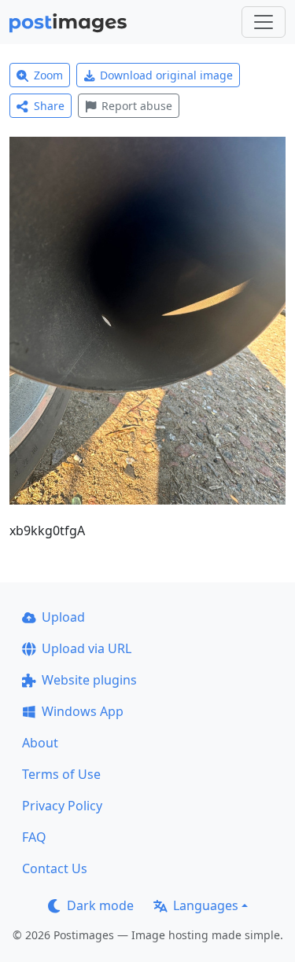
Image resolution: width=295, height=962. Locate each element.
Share (49, 105)
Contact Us (54, 868)
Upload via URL (86, 648)
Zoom (48, 75)
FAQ (34, 837)
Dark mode (100, 905)
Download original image (166, 75)
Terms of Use (61, 774)
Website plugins (89, 679)
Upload (63, 617)
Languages (205, 905)
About (40, 742)
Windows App (83, 711)
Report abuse (136, 105)
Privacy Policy (62, 805)
